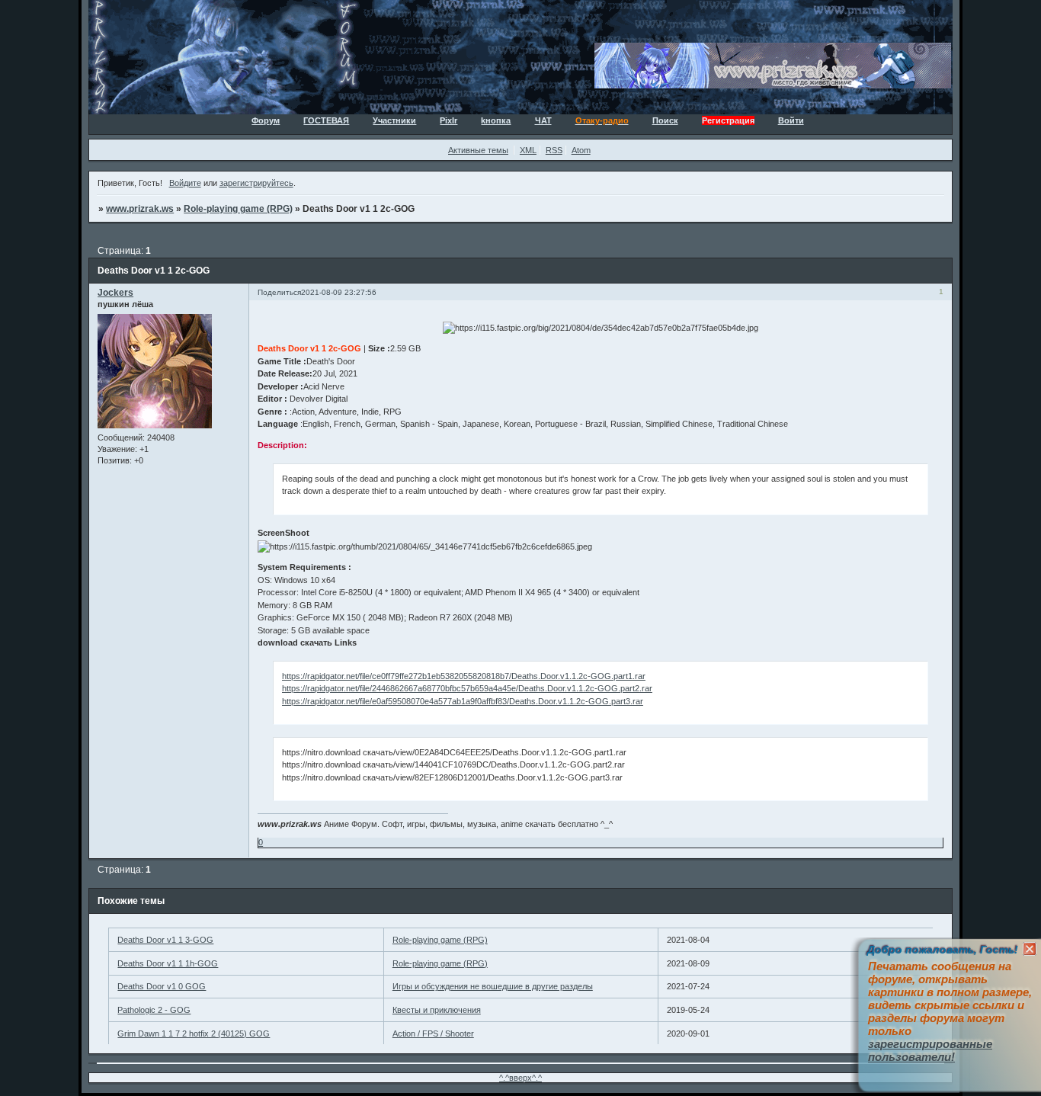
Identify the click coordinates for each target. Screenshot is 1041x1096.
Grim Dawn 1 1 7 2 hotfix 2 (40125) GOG (193, 1033)
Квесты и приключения (436, 1009)
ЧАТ (543, 120)
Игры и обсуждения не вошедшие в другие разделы (492, 986)
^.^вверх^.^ (520, 1077)
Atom (581, 150)
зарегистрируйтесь (256, 182)
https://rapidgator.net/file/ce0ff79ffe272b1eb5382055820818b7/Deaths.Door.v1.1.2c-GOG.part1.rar (463, 676)
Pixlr (448, 120)
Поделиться (279, 292)
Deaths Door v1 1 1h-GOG (167, 963)
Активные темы (478, 150)
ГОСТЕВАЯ (326, 120)
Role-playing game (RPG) (238, 208)
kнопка (496, 120)
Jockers (115, 292)
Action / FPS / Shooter (433, 1033)
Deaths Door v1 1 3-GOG (165, 939)
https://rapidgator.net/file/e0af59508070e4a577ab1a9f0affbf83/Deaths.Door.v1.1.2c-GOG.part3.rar (462, 701)
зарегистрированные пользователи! (930, 1050)
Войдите (185, 182)
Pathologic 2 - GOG (154, 1009)
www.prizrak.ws (140, 208)
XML (528, 150)
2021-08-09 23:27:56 (338, 292)
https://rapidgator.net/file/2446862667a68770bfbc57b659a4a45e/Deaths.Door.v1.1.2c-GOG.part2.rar (467, 688)
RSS (554, 150)
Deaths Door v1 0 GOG (161, 986)
